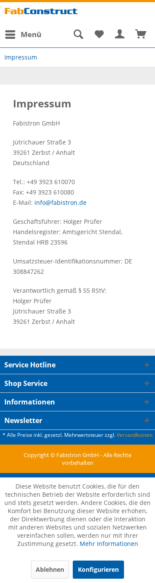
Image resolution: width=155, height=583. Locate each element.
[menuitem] (23, 34)
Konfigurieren (98, 569)
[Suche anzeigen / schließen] (78, 34)
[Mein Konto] (120, 34)
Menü (31, 34)
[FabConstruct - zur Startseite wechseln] (41, 14)
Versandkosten (134, 435)
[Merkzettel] (99, 34)
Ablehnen (50, 569)
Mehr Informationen (109, 543)
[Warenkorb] (141, 34)
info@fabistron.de (60, 202)
